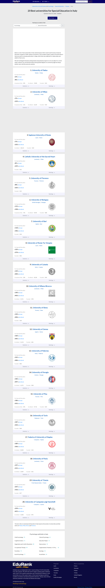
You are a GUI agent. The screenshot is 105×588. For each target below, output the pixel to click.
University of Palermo (39, 351)
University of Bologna (39, 200)
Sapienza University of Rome (39, 135)
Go (62, 25)
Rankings (51, 86)
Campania (56, 570)
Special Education (59, 6)
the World (20, 79)
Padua (20, 525)
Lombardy (56, 568)
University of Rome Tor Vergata (39, 243)
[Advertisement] (25, 41)
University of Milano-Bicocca (39, 286)
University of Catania (39, 264)
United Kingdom (78, 575)
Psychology (50, 6)
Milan (24, 525)
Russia (75, 577)
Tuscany (56, 572)
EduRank (59, 13)
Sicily (55, 575)
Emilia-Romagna (58, 577)
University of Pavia (39, 459)
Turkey (75, 572)
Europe (67, 6)
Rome (27, 525)
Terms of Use (80, 587)
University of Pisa (39, 394)
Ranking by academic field (38, 22)
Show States (52, 18)
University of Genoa (39, 329)
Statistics (25, 86)
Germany (76, 568)
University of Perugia (38, 372)
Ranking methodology (19, 583)
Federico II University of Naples (38, 437)
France (75, 566)
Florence (33, 525)
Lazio (55, 566)
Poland (75, 570)
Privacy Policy (88, 587)
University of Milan (38, 92)
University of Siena (39, 308)
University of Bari (39, 221)
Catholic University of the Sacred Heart (39, 157)
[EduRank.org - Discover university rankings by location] (16, 1)
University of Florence (38, 178)
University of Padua (38, 70)
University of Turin (39, 415)
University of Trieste (39, 480)
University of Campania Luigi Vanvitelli (38, 502)
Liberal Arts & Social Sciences (39, 6)
